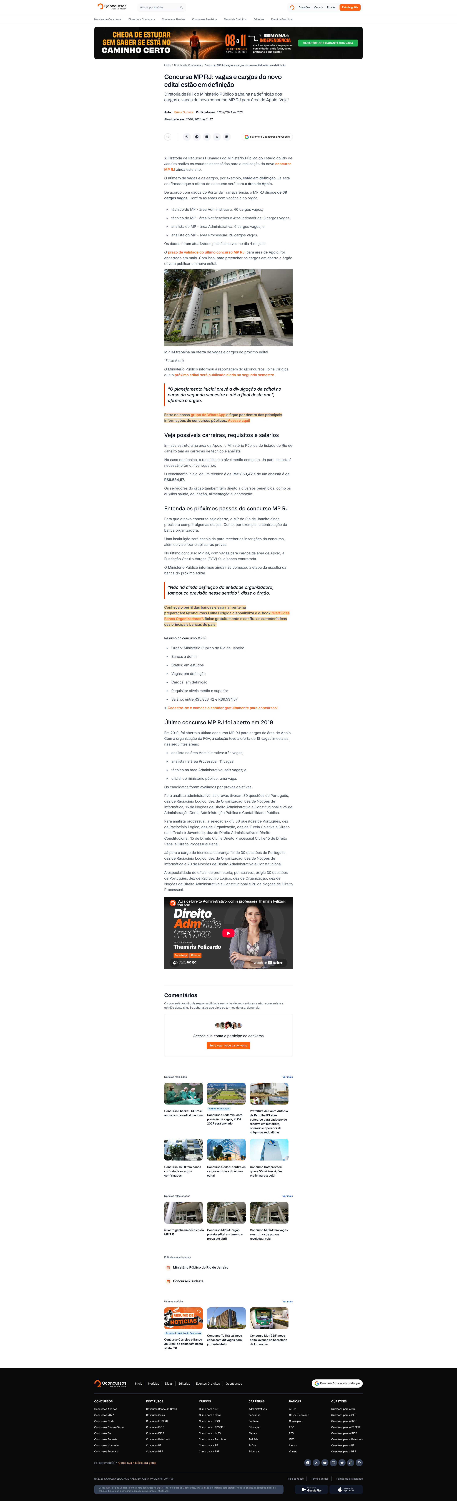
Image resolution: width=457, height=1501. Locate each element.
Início (167, 65)
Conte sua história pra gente (137, 1462)
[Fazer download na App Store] (346, 1489)
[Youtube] (324, 1462)
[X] (316, 1462)
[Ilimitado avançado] (228, 43)
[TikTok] (350, 1462)
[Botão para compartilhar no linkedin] (227, 137)
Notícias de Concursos (187, 65)
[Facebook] (307, 1462)
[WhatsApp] (359, 1462)
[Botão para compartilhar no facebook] (207, 137)
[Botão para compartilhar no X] (217, 137)
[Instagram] (333, 1462)
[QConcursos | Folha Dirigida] (113, 7)
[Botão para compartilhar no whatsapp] (187, 137)
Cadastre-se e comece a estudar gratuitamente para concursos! (223, 708)
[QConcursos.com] (110, 1383)
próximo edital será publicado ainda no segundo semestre (224, 375)
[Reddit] (342, 1462)
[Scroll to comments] (167, 136)
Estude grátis (350, 7)
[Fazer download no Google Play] (311, 1489)
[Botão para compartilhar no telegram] (197, 137)
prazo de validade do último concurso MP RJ (206, 252)
